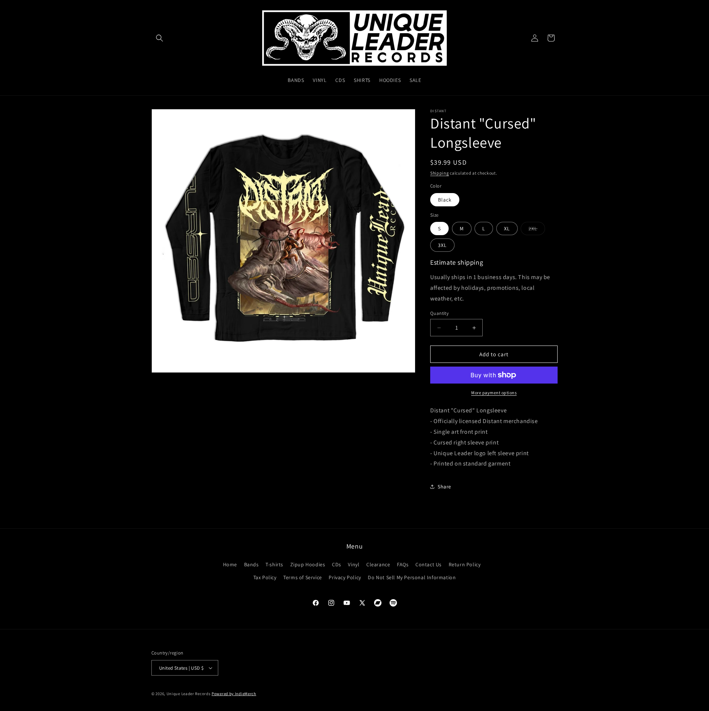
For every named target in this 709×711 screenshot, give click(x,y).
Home (230, 564)
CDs (336, 564)
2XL (536, 230)
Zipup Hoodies (307, 564)
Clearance (378, 564)
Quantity (439, 313)
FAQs (402, 564)
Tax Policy (265, 577)
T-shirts (274, 564)
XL (507, 228)
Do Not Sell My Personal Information (412, 577)
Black (445, 199)
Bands (251, 564)
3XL (442, 245)
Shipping (439, 173)
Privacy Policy (345, 577)
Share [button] (444, 486)
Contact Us (428, 564)
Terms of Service (302, 577)
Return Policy (465, 564)
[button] (159, 38)
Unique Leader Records (189, 693)
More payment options (494, 392)
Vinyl (353, 564)
